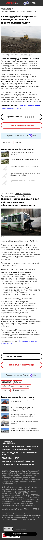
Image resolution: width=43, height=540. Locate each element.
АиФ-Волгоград (26, 55)
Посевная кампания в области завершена (24, 166)
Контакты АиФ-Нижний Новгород (18, 461)
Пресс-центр (32, 447)
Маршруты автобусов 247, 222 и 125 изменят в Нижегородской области (22, 415)
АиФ (3, 237)
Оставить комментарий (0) (21, 125)
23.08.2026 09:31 (7, 194)
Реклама (6, 450)
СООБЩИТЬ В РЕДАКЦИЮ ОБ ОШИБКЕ (18, 464)
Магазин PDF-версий (21, 450)
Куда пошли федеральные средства (22, 181)
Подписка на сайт (10, 458)
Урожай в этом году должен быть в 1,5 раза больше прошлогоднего (25, 174)
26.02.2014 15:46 (7, 9)
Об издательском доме (13, 447)
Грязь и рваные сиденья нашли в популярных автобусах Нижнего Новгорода (21, 408)
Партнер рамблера (21, 529)
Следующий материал (20, 534)
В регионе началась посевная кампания (24, 159)
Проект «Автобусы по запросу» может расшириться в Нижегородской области (24, 429)
